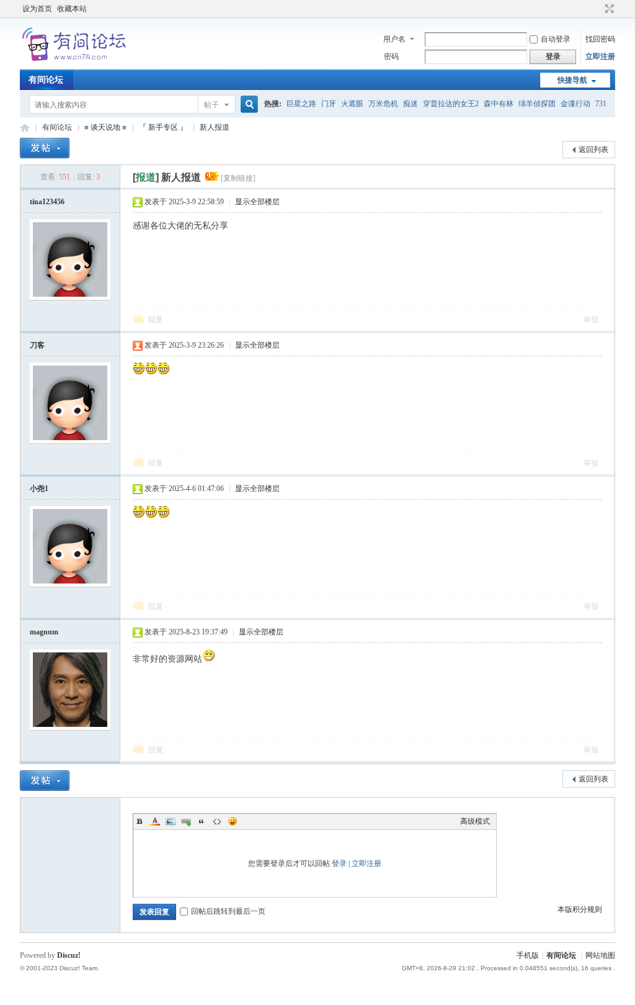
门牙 (328, 103)
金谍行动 (575, 103)
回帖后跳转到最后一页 (228, 911)
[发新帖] (44, 148)
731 (600, 103)
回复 (155, 319)
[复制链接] (238, 178)
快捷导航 (572, 80)
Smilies (232, 821)
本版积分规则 (579, 909)
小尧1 (39, 488)
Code (217, 821)
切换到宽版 (608, 8)
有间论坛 (46, 79)
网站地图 (600, 955)
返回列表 (593, 149)
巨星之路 (301, 103)
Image (170, 821)
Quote (201, 821)
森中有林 (498, 103)
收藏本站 (72, 8)
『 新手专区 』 (163, 127)
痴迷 (410, 103)
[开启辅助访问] (598, 8)
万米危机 (383, 103)
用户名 (394, 39)
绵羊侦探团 (537, 103)
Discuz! (69, 955)
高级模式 (475, 821)
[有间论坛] (76, 62)
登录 (339, 863)
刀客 (37, 345)
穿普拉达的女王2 (451, 103)
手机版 (528, 955)
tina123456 (47, 201)
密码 (391, 56)
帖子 (211, 105)
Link (186, 821)
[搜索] (247, 104)
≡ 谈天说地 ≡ (105, 127)
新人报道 (214, 127)
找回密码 (600, 39)
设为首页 (37, 8)
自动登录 (556, 39)
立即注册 (600, 56)
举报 (591, 319)
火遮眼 (352, 103)
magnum (44, 632)
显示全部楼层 (257, 201)
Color (155, 821)
